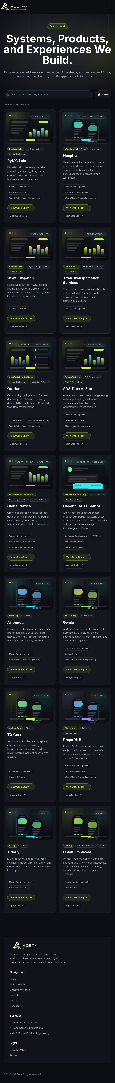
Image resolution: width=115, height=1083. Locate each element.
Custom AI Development (24, 1022)
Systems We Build (20, 989)
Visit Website (17, 216)
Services (14, 1005)
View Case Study (19, 208)
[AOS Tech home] (57, 946)
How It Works (17, 984)
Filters (105, 94)
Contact (14, 1000)
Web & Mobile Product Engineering (29, 1033)
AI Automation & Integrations (26, 1027)
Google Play (16, 677)
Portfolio (15, 995)
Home (13, 979)
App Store (15, 905)
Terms (13, 1055)
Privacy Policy (18, 1049)
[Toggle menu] (108, 7)
